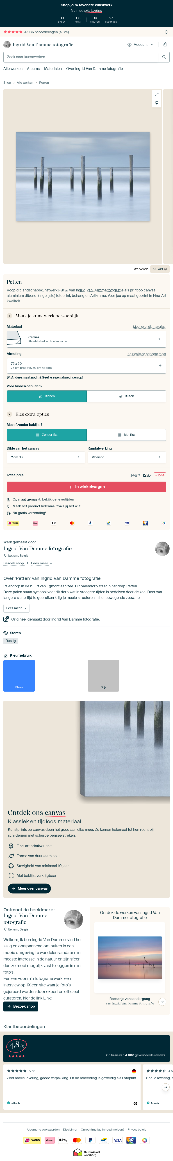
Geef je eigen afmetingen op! (47, 377)
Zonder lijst (50, 435)
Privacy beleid (137, 1129)
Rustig (11, 641)
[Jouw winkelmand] (165, 44)
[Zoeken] (164, 57)
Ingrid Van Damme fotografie (43, 44)
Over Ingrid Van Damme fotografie (94, 68)
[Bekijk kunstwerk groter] (157, 94)
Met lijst (129, 435)
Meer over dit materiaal (149, 327)
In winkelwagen (90, 486)
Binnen (50, 396)
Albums (33, 68)
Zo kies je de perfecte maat (146, 354)
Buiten (129, 396)
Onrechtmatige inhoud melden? (102, 1129)
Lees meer (40, 563)
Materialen (53, 68)
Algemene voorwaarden (43, 1129)
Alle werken (13, 68)
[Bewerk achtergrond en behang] (157, 103)
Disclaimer (70, 1129)
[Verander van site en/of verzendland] (166, 32)
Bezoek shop (14, 563)
